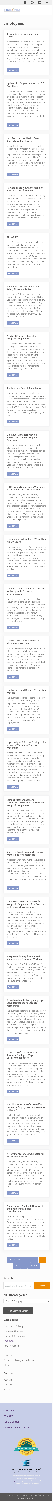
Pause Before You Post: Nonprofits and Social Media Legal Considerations (25, 1209)
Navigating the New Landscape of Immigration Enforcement (25, 189)
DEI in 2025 (12, 237)
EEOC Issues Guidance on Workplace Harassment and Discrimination (26, 488)
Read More (13, 70)
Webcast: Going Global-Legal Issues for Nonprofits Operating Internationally (25, 591)
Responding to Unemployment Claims (23, 35)
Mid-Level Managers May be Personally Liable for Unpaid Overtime (22, 437)
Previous (16, 1259)
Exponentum (17, 1481)
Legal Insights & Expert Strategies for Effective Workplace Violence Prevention (26, 745)
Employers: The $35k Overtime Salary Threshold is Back (23, 288)
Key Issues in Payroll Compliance (24, 388)
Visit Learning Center (18, 1310)
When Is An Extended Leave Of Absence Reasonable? (23, 642)
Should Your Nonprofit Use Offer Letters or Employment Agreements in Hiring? (26, 1107)
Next (33, 1265)
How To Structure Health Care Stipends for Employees (23, 139)
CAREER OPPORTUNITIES (17, 1427)
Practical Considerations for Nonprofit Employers (21, 337)
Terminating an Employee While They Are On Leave (26, 540)
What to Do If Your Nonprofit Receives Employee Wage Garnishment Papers (22, 1055)
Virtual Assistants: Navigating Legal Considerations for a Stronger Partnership (25, 1003)
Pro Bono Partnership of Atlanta (35, 1495)
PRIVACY (8, 1416)
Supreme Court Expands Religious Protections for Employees (25, 853)
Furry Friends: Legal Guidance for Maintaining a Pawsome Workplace (25, 958)
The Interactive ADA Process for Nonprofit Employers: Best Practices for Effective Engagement (26, 904)
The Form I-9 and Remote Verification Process (26, 691)
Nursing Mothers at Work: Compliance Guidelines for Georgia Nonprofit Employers (25, 803)
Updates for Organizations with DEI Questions (26, 84)
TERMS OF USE (11, 1421)
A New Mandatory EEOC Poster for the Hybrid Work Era (25, 1155)
